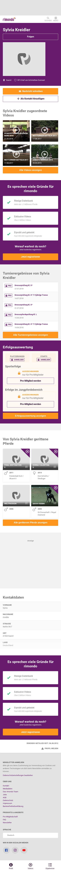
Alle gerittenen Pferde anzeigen (30, 522)
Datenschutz (8, 800)
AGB (4, 797)
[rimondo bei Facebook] (6, 850)
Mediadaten (7, 789)
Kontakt (6, 786)
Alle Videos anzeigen (30, 170)
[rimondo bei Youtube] (24, 850)
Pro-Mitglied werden (30, 380)
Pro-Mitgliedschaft (10, 817)
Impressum (7, 803)
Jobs (5, 795)
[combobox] (30, 835)
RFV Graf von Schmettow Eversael (31, 80)
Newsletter (7, 822)
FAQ (4, 820)
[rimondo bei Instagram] (15, 850)
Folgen (30, 36)
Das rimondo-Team (10, 792)
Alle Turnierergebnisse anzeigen (30, 335)
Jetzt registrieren (30, 256)
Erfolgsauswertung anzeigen (30, 416)
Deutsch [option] (10, 835)
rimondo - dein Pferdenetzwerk (9, 19)
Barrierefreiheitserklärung (13, 806)
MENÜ (55, 21)
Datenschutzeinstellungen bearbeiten (18, 775)
